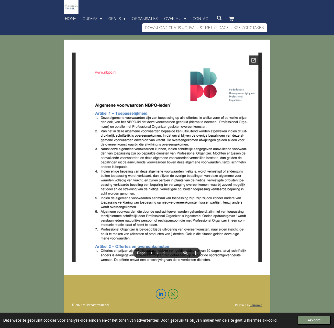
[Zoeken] (219, 18)
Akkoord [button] (314, 320)
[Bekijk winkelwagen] (231, 18)
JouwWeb (256, 305)
